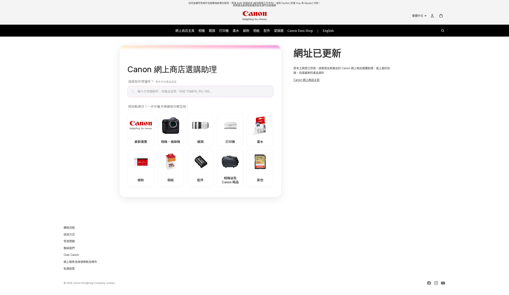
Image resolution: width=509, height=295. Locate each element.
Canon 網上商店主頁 (306, 80)
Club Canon (71, 254)
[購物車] (441, 15)
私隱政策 (69, 268)
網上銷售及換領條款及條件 (80, 261)
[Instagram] (436, 283)
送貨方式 (69, 234)
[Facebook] (429, 283)
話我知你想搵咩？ (152, 81)
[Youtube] (443, 283)
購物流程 (69, 227)
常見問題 (69, 241)
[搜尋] (442, 30)
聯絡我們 (69, 247)
